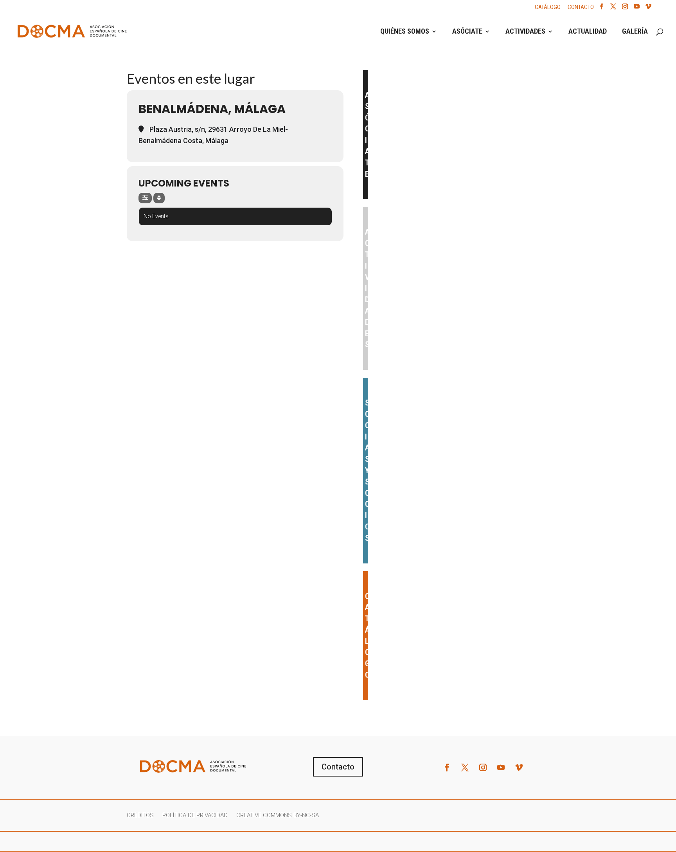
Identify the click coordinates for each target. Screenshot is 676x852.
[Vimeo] (648, 9)
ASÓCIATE (467, 32)
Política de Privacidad (195, 816)
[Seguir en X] (465, 767)
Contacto (338, 766)
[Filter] (145, 198)
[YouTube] (637, 9)
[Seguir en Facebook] (447, 767)
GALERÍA (635, 32)
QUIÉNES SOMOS (404, 32)
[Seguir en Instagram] (483, 767)
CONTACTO (581, 7)
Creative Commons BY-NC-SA (277, 816)
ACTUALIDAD (587, 32)
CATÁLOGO (548, 7)
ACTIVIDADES (525, 32)
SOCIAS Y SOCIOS (367, 470)
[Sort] (159, 198)
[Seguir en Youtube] (501, 767)
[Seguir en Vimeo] (519, 767)
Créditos (140, 816)
